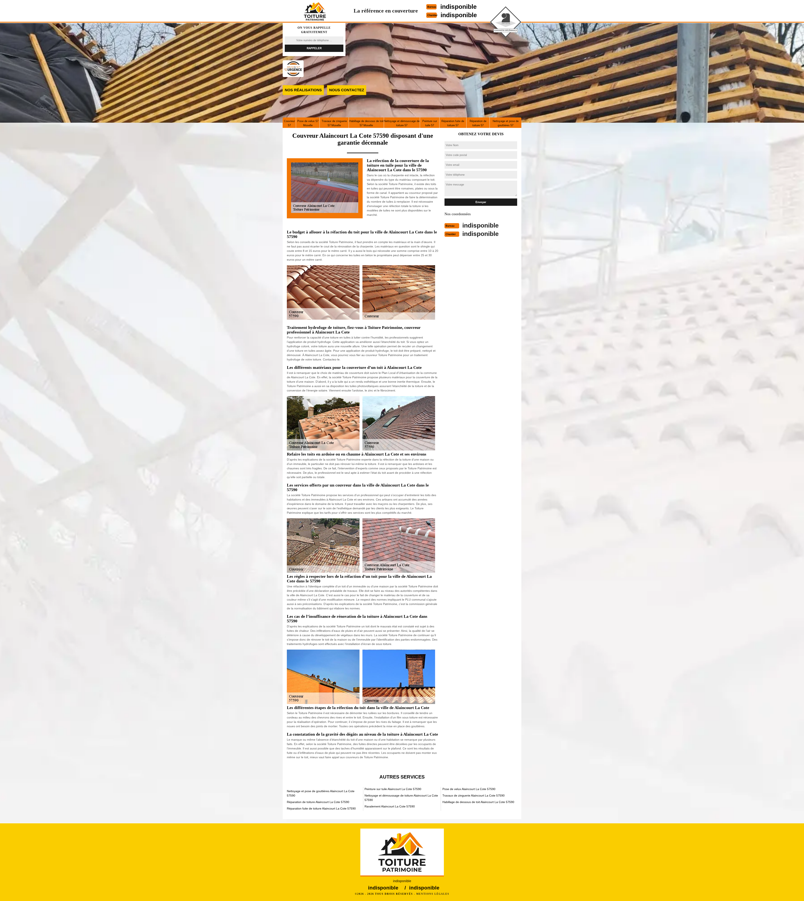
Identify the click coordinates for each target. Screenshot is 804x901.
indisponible (458, 6)
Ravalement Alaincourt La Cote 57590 (390, 806)
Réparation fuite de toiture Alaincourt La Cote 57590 (321, 808)
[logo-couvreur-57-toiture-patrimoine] (315, 11)
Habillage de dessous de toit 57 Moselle (366, 123)
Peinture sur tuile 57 (429, 123)
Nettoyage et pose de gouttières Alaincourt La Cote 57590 (320, 793)
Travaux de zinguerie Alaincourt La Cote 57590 (473, 795)
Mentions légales (432, 893)
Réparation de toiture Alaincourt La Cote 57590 (318, 802)
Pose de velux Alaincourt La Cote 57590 (468, 789)
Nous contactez (346, 90)
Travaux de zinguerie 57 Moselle (334, 123)
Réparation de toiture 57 (478, 123)
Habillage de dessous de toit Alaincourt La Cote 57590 (478, 802)
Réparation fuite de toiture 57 (452, 123)
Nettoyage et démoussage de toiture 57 (402, 123)
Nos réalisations (303, 90)
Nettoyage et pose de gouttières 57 (506, 123)
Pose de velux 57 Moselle (307, 123)
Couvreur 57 (289, 123)
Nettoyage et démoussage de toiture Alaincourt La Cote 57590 (401, 798)
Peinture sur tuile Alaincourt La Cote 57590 (393, 789)
